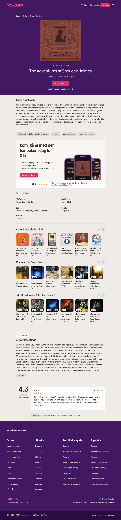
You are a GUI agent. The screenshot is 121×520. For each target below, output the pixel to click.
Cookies (111, 503)
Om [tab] (17, 193)
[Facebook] (13, 488)
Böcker (18, 16)
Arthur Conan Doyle (65, 76)
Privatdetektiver (36, 16)
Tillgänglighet (77, 503)
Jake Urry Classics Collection (37, 211)
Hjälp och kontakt (18, 430)
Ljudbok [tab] (25, 193)
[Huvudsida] (113, 5)
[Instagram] (8, 488)
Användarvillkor (101, 503)
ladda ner (72, 415)
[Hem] (43, 5)
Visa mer (36, 415)
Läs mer (21, 375)
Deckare (26, 16)
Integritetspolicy (89, 503)
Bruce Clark (66, 202)
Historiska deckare (87, 134)
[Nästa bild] (103, 229)
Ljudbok (19, 218)
